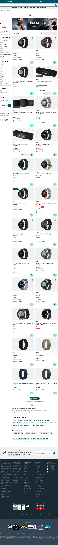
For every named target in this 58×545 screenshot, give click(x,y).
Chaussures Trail (40, 488)
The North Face (28, 486)
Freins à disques (40, 483)
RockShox (26, 479)
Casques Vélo (39, 494)
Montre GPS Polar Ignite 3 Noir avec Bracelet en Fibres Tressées (46, 324)
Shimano (26, 468)
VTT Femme (38, 493)
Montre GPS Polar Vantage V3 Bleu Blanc (22, 294)
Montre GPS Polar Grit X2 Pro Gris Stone (45, 263)
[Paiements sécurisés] (21, 507)
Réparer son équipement (7, 491)
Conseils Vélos (16, 472)
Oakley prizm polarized (31, 433)
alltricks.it (51, 469)
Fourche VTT (39, 482)
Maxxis (25, 469)
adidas (25, 490)
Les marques (27, 462)
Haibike (26, 476)
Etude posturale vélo (18, 477)
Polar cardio (16, 436)
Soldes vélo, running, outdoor (8, 497)
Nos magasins (16, 466)
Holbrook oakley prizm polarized (21, 438)
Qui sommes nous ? (6, 463)
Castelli (26, 463)
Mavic (25, 472)
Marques (8, 10)
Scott (25, 491)
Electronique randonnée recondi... (21, 427)
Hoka (25, 483)
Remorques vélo (39, 497)
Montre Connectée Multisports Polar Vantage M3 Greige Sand (46, 113)
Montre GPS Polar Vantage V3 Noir (43, 144)
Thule (25, 466)
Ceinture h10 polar (25, 436)
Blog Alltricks (4, 472)
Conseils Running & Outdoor (20, 468)
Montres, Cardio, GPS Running (41, 420)
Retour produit (16, 465)
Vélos (37, 463)
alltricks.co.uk (52, 463)
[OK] (54, 453)
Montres (3, 25)
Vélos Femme (39, 490)
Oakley (26, 477)
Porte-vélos (38, 479)
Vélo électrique (39, 472)
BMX (37, 496)
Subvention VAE (16, 482)
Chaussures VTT (40, 474)
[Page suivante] (40, 405)
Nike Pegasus (27, 488)
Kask (25, 465)
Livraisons (15, 474)
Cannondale (27, 485)
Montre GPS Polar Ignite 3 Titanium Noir (21, 234)
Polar (1, 23)
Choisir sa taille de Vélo (18, 469)
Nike (25, 480)
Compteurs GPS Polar (40, 422)
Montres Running (17, 422)
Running (38, 466)
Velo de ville (39, 476)
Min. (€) (2, 100)
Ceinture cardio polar (18, 433)
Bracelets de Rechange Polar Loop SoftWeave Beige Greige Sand (46, 355)
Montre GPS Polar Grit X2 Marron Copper (45, 52)
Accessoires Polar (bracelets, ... (21, 425)
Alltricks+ (3, 494)
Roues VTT (38, 471)
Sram (25, 471)
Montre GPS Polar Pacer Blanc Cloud (44, 173)
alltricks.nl (51, 472)
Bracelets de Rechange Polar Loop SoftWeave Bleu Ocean (23, 384)
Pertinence (47, 33)
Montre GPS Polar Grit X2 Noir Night (44, 234)
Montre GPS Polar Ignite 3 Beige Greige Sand (46, 203)
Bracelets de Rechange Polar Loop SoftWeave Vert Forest (46, 384)
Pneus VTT (38, 468)
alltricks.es (51, 466)
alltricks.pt (51, 471)
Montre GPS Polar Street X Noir (20, 203)
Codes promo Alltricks (6, 486)
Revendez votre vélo (18, 479)
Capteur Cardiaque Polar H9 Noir (20, 144)
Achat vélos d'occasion (7, 480)
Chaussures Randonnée (41, 469)
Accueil (2, 10)
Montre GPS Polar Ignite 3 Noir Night (21, 173)
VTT (37, 465)
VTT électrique (39, 480)
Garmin (26, 474)
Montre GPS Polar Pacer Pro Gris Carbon (22, 52)
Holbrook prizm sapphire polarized (39, 438)
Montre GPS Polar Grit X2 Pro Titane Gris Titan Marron (23, 324)
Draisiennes (38, 485)
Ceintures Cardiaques (37, 425)
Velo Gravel (38, 491)
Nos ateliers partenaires (19, 471)
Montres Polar (52, 422)
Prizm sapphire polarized (39, 436)
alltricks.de (51, 468)
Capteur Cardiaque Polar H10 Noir (43, 81)
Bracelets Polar (16, 441)
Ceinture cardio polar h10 (45, 433)
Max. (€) (8, 100)
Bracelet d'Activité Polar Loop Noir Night (21, 354)
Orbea (25, 493)
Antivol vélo (38, 486)
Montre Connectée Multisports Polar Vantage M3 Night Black (23, 82)
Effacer (3, 105)
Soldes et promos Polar (28, 441)
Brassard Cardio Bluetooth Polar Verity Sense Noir (23, 113)
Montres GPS (27, 420)
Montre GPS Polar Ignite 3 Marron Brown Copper (22, 264)
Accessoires (4, 27)
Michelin (26, 482)
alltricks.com (52, 465)
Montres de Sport (17, 420)
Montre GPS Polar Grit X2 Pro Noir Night (44, 294)
